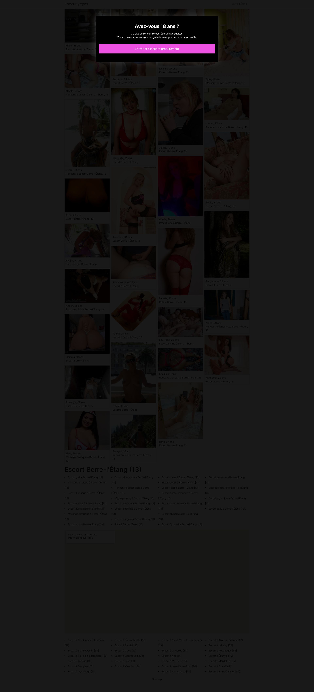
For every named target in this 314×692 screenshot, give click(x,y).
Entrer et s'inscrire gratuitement (157, 49)
